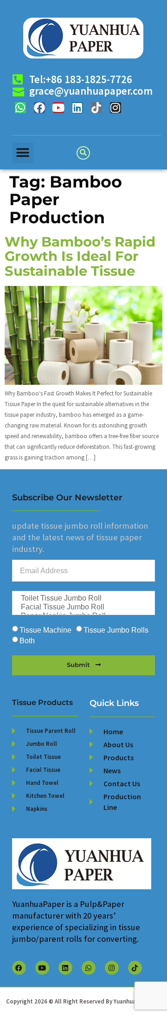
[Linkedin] (77, 107)
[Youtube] (58, 107)
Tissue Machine (45, 630)
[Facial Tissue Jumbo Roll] (83, 607)
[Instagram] (115, 107)
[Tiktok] (96, 107)
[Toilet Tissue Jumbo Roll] (83, 598)
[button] (23, 152)
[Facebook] (39, 107)
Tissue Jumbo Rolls (116, 630)
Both (27, 641)
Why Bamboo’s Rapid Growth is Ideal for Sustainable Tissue (80, 256)
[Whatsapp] (20, 107)
